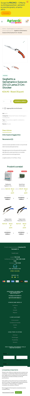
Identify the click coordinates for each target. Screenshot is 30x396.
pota (6, 120)
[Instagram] (18, 277)
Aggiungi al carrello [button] (7, 198)
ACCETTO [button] (18, 392)
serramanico (21, 120)
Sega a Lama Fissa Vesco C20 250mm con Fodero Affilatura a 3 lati (22, 219)
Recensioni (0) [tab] (7, 139)
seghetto (15, 120)
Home (4, 28)
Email (5, 364)
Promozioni (6, 13)
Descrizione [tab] (7, 130)
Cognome (18, 360)
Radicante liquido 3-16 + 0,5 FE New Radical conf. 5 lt (8, 185)
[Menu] (2, 21)
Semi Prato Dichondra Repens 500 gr (22, 185)
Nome (4, 360)
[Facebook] (12, 277)
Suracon (4, 121)
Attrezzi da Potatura (7, 30)
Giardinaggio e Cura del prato (14, 28)
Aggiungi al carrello (20, 101)
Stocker (9, 124)
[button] (24, 42)
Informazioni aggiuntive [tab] (11, 135)
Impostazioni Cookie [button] (8, 392)
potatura (10, 120)
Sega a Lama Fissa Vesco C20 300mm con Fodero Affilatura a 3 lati (8, 219)
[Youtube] (15, 277)
